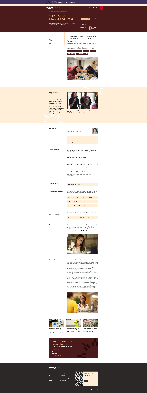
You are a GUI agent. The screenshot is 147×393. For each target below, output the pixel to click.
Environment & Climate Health (53, 332)
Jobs (49, 375)
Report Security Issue (63, 380)
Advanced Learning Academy (57, 355)
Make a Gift (50, 380)
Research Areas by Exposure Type (78, 230)
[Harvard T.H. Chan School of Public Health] (57, 367)
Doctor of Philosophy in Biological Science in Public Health (79, 164)
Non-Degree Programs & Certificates (82, 53)
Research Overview (69, 230)
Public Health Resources (52, 373)
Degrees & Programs (85, 7)
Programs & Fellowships (71, 53)
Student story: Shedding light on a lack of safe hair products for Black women (81, 110)
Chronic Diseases (85, 331)
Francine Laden (70, 130)
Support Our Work (93, 18)
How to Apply (54, 353)
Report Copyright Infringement (64, 378)
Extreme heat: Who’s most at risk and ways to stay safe (72, 329)
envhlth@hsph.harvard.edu (84, 24)
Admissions (91, 7)
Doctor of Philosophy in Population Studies (76, 171)
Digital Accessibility (62, 373)
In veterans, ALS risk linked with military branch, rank (90, 329)
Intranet (50, 378)
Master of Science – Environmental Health (76, 157)
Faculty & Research (96, 7)
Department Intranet (85, 18)
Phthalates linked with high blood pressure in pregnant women (55, 330)
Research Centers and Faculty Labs (88, 230)
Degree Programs (55, 351)
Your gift (53, 2)
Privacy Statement (62, 375)
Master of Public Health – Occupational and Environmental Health (81, 150)
